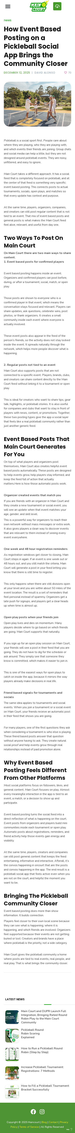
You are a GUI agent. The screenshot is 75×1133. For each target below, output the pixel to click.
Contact (53, 1122)
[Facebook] (33, 1111)
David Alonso (45, 72)
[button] (8, 6)
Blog (44, 1122)
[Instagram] (42, 1111)
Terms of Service (29, 1127)
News (7, 20)
